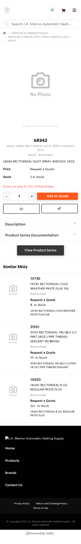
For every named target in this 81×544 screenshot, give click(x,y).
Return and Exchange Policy (51, 503)
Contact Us (13, 485)
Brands (10, 473)
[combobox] (40, 24)
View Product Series (40, 250)
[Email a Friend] (59, 208)
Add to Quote (57, 196)
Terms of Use (40, 508)
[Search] (6, 24)
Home (10, 448)
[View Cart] (63, 10)
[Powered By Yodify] (40, 537)
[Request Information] (21, 209)
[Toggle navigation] (74, 10)
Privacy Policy (22, 503)
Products (12, 461)
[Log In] (53, 10)
